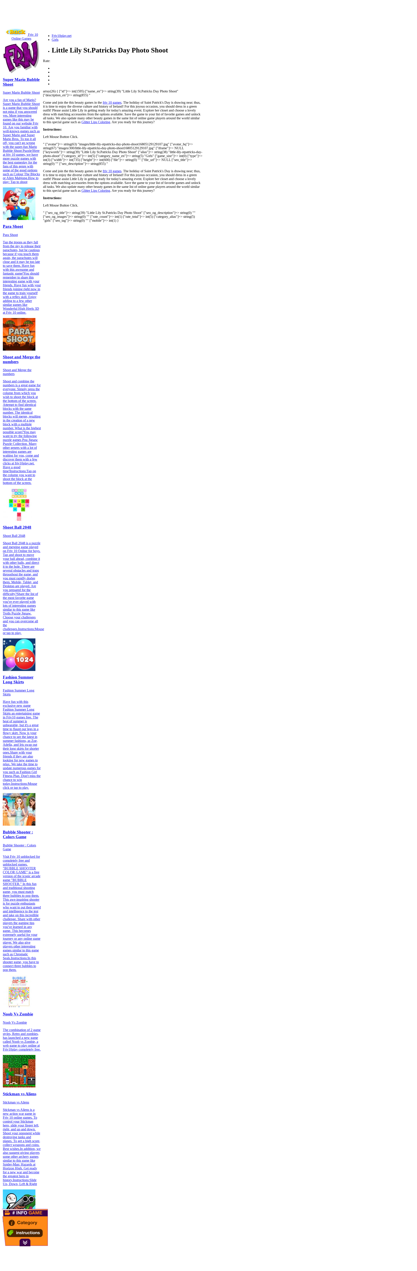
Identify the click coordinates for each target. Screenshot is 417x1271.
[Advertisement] (81, 20)
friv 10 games (112, 102)
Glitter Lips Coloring (95, 122)
